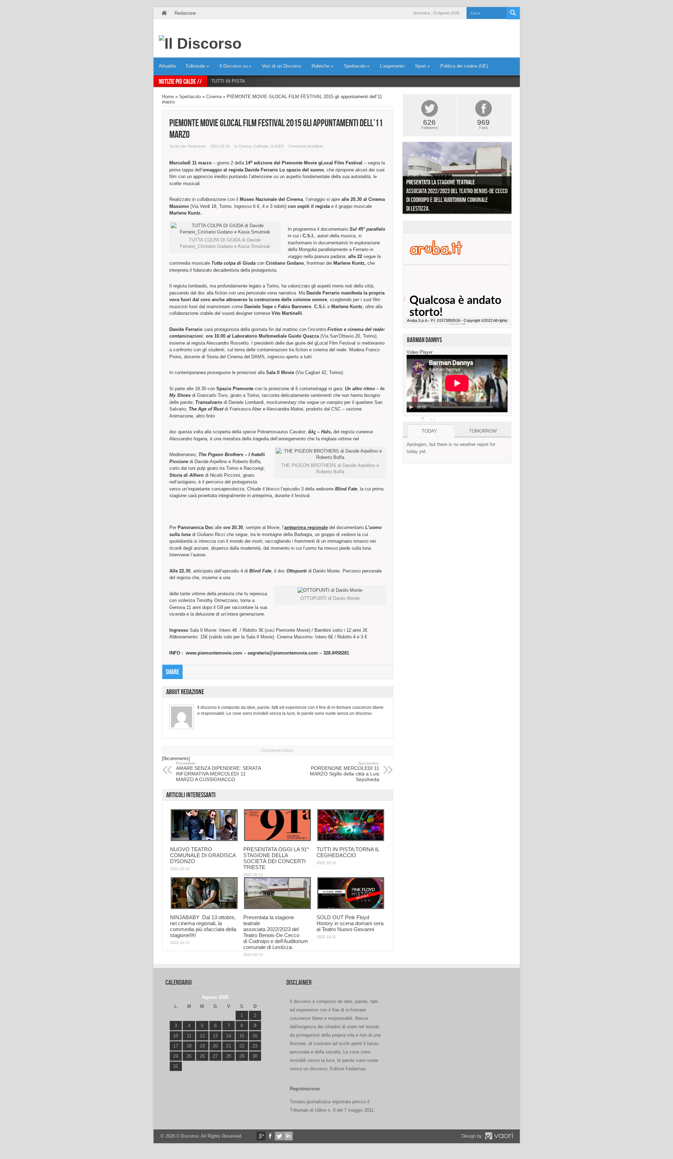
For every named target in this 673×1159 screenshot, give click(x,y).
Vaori (499, 1135)
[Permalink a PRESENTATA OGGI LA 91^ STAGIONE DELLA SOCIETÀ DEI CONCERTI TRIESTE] (277, 839)
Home (164, 13)
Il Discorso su (235, 66)
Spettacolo (356, 66)
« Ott (174, 1075)
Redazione (185, 13)
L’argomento (392, 66)
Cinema (214, 96)
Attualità (167, 66)
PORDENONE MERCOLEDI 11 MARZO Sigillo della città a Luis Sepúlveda (344, 771)
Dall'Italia (260, 146)
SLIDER (277, 146)
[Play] (411, 407)
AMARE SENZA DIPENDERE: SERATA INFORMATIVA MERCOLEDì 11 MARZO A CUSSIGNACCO (218, 771)
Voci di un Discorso (281, 66)
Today (429, 431)
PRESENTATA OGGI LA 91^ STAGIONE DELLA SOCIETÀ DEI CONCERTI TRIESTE (276, 858)
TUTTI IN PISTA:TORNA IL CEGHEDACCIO (256, 81)
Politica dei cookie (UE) (464, 66)
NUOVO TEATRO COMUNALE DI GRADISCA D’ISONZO (203, 855)
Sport (422, 66)
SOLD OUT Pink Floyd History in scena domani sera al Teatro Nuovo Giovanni (350, 923)
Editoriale (197, 66)
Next (516, 179)
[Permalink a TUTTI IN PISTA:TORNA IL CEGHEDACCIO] (350, 839)
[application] (457, 383)
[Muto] (423, 418)
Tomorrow (483, 431)
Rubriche (322, 66)
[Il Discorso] (200, 43)
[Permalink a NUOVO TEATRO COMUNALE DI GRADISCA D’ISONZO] (204, 839)
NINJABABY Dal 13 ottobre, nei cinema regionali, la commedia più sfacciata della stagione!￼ (203, 926)
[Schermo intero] (432, 418)
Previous (397, 179)
